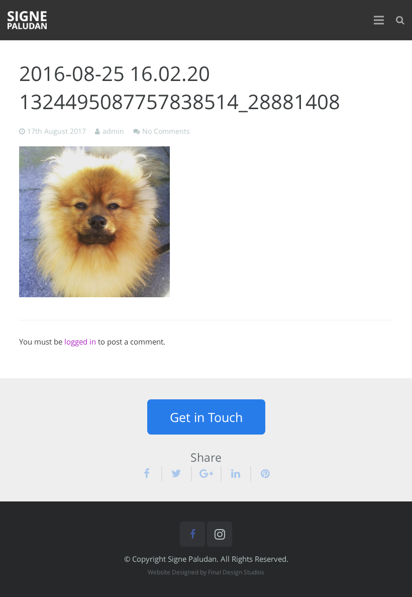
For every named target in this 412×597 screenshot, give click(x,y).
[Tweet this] (177, 473)
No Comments (166, 131)
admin (113, 131)
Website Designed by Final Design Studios (206, 572)
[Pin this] (261, 473)
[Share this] (151, 473)
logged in (80, 341)
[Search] (400, 20)
